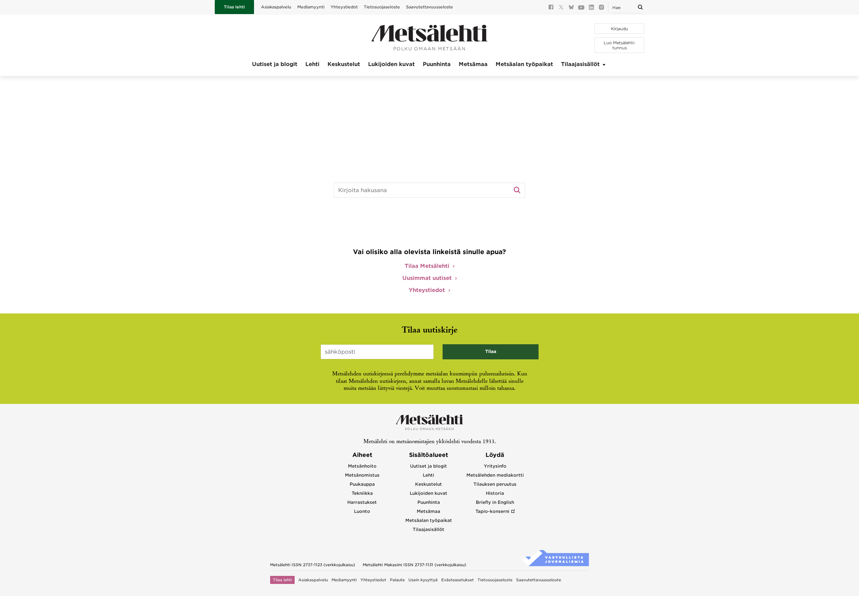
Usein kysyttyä (423, 580)
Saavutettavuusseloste (429, 6)
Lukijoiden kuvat (391, 64)
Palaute (397, 580)
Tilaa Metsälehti (427, 266)
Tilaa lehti (234, 6)
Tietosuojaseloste (382, 6)
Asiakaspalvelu (276, 6)
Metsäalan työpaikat (524, 64)
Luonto (362, 511)
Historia (495, 493)
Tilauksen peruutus (494, 484)
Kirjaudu (619, 28)
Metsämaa (473, 64)
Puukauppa (362, 484)
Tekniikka (362, 493)
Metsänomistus (362, 475)
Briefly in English (495, 502)
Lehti (312, 64)
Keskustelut (343, 64)
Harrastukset (362, 502)
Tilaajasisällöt (580, 64)
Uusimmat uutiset (427, 278)
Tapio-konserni (492, 511)
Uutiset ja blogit (274, 64)
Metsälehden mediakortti (495, 475)
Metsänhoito (362, 466)
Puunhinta (437, 64)
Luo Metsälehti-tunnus (620, 45)
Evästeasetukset (457, 580)
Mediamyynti (310, 6)
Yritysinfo (495, 466)
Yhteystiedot (344, 6)
